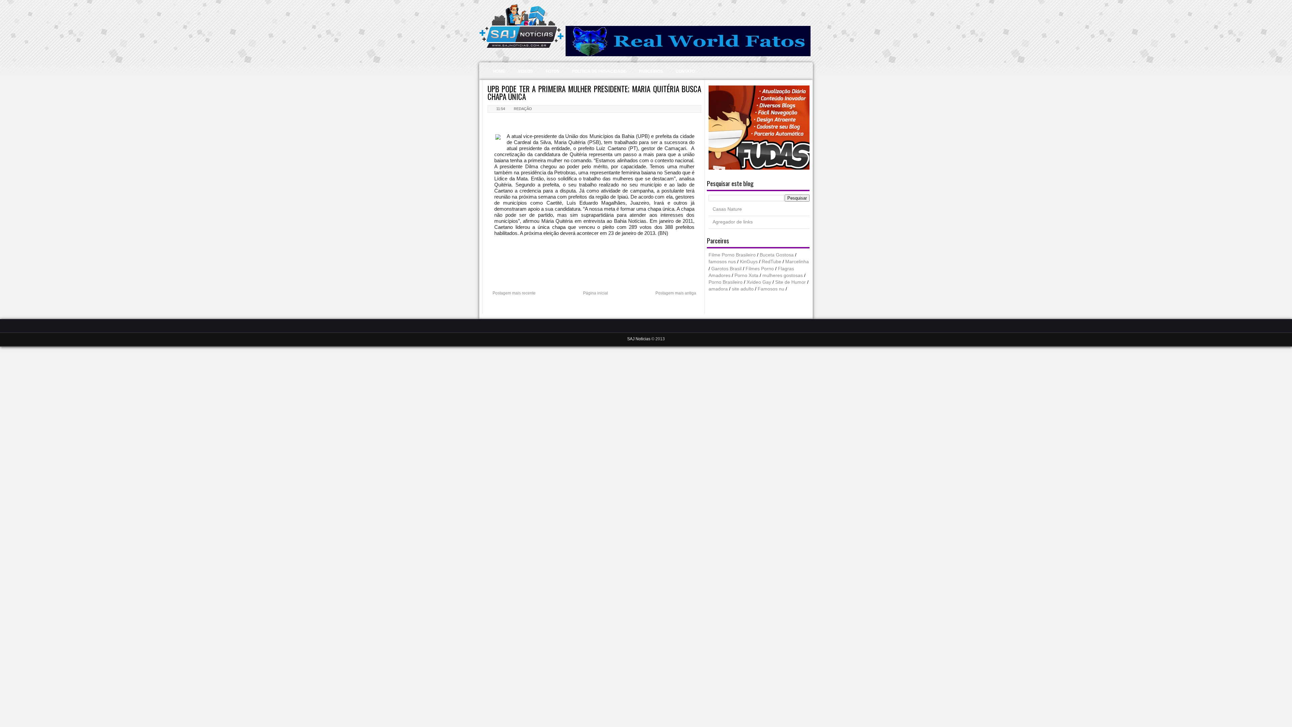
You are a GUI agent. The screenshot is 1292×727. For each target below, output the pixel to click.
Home (499, 71)
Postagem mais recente (514, 293)
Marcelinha (797, 261)
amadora (718, 288)
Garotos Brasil (726, 268)
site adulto (743, 288)
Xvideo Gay (759, 282)
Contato (685, 71)
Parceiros (651, 71)
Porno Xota (746, 275)
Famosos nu (771, 288)
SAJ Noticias (639, 339)
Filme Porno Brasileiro (732, 254)
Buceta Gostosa (777, 254)
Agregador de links (733, 221)
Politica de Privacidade (599, 71)
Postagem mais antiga (675, 293)
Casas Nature (727, 209)
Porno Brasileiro (726, 282)
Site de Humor (790, 282)
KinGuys (749, 261)
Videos (525, 71)
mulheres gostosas (782, 275)
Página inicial (595, 293)
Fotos (552, 71)
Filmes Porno (760, 268)
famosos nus (722, 261)
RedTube (771, 261)
